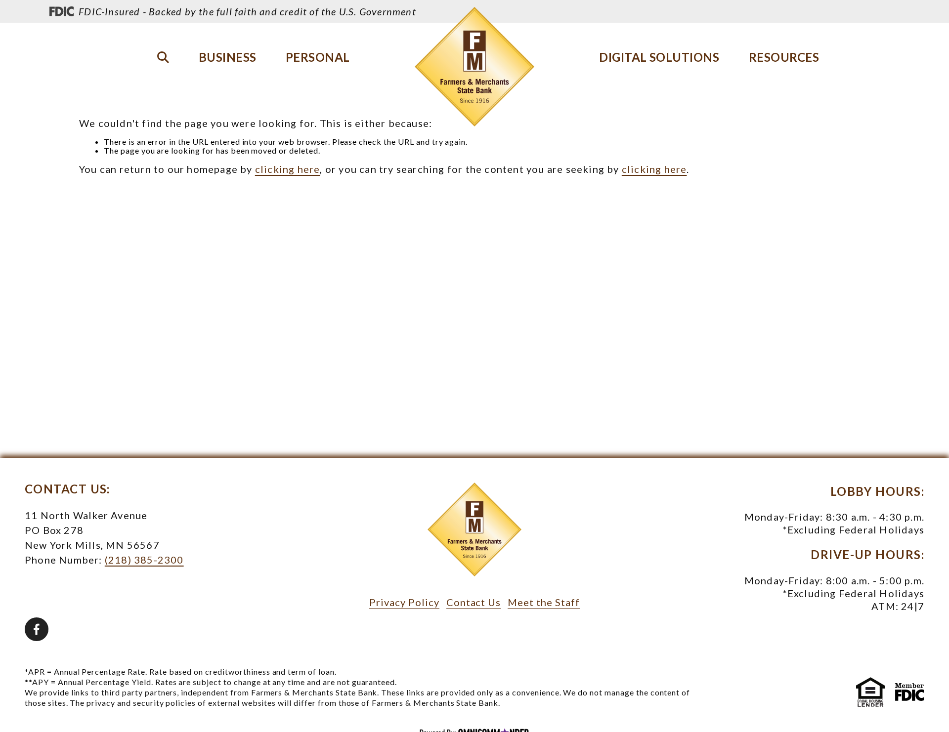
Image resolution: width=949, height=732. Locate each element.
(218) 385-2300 (144, 560)
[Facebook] (36, 629)
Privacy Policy (404, 602)
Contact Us (473, 602)
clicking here (287, 169)
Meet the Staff (543, 602)
